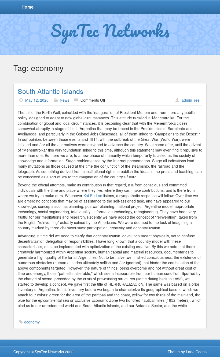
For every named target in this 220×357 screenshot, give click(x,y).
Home (27, 7)
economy (32, 322)
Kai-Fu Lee (92, 195)
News (64, 100)
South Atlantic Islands (50, 91)
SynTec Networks (110, 30)
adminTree (191, 100)
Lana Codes (196, 351)
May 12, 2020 (37, 100)
